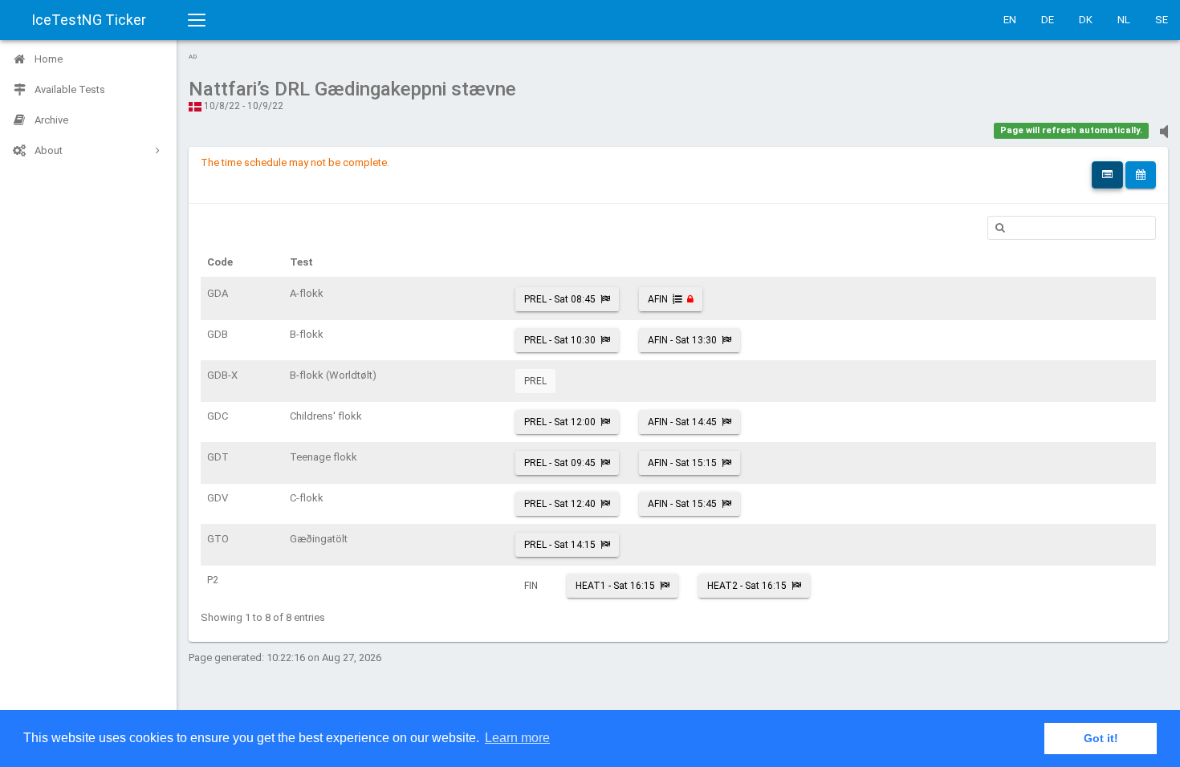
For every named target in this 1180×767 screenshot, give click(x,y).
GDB (217, 334)
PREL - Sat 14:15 (560, 544)
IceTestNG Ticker (88, 19)
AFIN (658, 299)
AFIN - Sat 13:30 (682, 340)
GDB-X (222, 375)
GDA (217, 293)
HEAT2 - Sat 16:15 (747, 585)
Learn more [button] (517, 738)
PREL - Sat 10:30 (560, 340)
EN (1009, 20)
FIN (531, 585)
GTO (218, 539)
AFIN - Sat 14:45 (682, 422)
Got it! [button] (1101, 738)
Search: (1071, 228)
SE (1161, 20)
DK (1086, 20)
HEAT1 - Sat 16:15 (615, 585)
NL (1123, 20)
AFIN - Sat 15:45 (682, 503)
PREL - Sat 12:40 (560, 503)
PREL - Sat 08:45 (560, 299)
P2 (212, 580)
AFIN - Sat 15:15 (682, 463)
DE (1047, 20)
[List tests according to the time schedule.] (1140, 175)
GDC (217, 416)
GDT (218, 457)
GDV (217, 498)
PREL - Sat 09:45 (560, 463)
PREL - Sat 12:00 (560, 422)
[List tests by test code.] (1107, 175)
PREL (535, 381)
